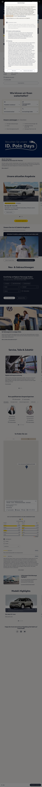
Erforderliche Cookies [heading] (12, 22)
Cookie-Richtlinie (9, 16)
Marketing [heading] (10, 41)
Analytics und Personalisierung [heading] (14, 31)
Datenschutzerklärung (22, 16)
